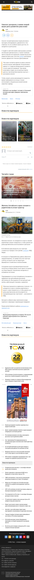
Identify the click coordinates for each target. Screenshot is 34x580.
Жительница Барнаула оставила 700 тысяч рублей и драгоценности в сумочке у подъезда (17, 316)
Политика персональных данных (13, 572)
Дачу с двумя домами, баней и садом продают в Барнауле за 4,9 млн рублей (18, 430)
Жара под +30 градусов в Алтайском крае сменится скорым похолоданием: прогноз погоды (17, 484)
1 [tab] (11, 201)
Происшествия (9, 212)
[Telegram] (4, 35)
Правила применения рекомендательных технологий (18, 576)
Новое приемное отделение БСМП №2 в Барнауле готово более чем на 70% (16, 473)
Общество (8, 31)
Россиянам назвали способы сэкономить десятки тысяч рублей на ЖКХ (17, 435)
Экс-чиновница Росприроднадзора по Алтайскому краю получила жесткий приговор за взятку (18, 441)
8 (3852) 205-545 (7, 562)
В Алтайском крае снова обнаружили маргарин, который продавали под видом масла (17, 521)
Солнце (17, 98)
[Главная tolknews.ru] (17, 2)
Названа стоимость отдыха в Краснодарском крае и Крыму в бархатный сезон (18, 380)
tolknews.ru (8, 547)
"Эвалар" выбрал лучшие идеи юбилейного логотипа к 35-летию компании (17, 515)
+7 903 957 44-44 (7, 558)
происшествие (17, 323)
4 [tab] (18, 201)
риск (11, 98)
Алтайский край (6, 323)
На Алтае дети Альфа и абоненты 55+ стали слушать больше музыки (17, 526)
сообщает (26, 250)
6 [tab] (23, 201)
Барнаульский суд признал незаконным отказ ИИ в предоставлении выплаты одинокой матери (15, 191)
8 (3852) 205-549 (7, 564)
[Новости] (19, 103)
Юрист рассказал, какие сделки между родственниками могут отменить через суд (17, 505)
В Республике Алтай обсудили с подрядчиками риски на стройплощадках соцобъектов (18, 375)
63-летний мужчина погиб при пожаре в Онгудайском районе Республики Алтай (16, 447)
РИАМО (21, 56)
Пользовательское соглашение (13, 573)
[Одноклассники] (11, 35)
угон (25, 323)
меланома (5, 98)
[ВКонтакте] (7, 35)
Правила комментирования (12, 575)
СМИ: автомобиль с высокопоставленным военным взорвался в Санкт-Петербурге (17, 478)
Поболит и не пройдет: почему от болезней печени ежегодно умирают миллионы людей (17, 92)
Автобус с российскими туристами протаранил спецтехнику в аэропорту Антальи (18, 510)
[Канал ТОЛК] (28, 103)
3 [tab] (16, 201)
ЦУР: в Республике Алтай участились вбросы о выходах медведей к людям (18, 490)
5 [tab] (20, 201)
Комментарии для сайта (25, 169)
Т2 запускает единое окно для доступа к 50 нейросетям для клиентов (17, 500)
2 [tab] (13, 201)
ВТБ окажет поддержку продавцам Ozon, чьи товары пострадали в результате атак (18, 457)
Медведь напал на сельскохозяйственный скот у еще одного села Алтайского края (17, 452)
